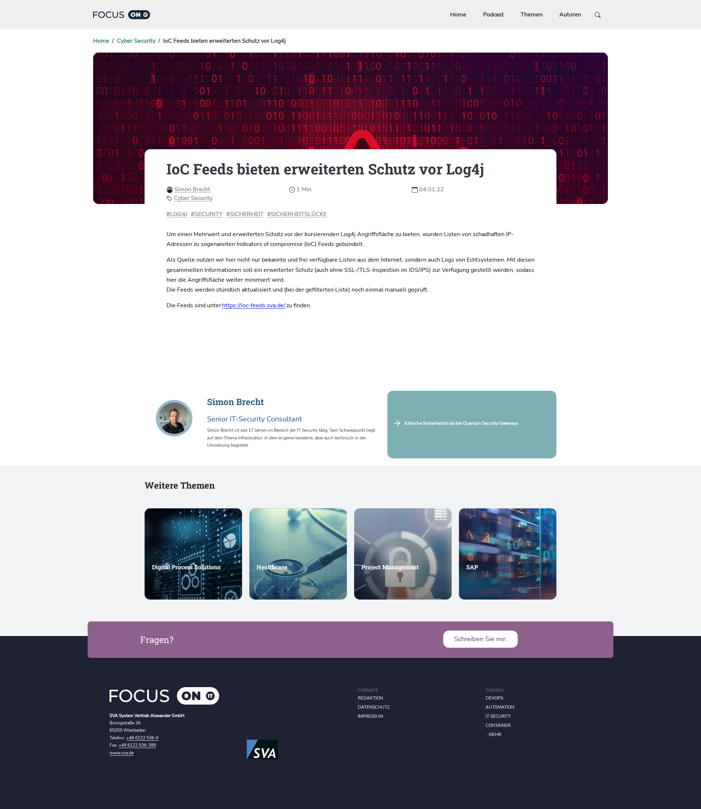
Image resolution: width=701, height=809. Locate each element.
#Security (207, 214)
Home (458, 15)
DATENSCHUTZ (374, 707)
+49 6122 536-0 (142, 738)
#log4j (176, 214)
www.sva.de (122, 753)
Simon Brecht (192, 189)
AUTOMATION (500, 707)
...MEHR (493, 734)
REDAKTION (370, 698)
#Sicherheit (245, 214)
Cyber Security (136, 41)
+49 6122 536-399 (137, 745)
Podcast (493, 15)
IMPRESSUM (370, 716)
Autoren (570, 15)
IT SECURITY (498, 716)
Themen (532, 15)
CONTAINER (498, 725)
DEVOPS (494, 698)
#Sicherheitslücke (297, 214)
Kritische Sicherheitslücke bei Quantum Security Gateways (461, 423)
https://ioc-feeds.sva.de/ (254, 305)
